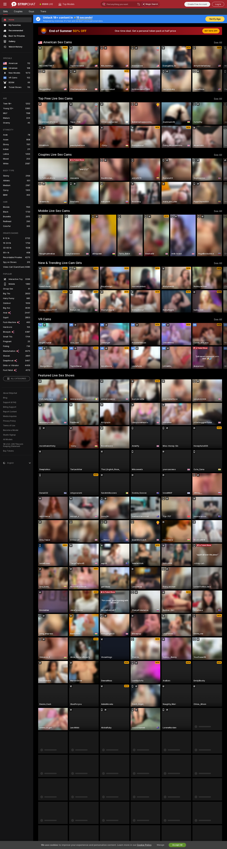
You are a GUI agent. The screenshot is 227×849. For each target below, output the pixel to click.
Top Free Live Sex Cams (55, 98)
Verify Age (215, 19)
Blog (5, 398)
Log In (218, 4)
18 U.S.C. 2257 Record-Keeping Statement (13, 445)
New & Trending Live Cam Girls (60, 263)
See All (218, 42)
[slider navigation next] (219, 69)
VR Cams (44, 319)
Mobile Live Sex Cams (54, 211)
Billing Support (9, 407)
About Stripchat (10, 393)
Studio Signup (9, 435)
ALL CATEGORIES (18, 379)
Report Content (10, 412)
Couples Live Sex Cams (55, 154)
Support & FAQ (9, 402)
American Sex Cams (57, 42)
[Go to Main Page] (23, 4)
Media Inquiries (10, 416)
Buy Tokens (8, 451)
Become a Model (10, 430)
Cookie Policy (144, 845)
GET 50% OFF (210, 31)
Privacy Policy (9, 421)
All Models (8, 439)
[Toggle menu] (5, 4)
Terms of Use (9, 425)
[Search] (139, 4)
